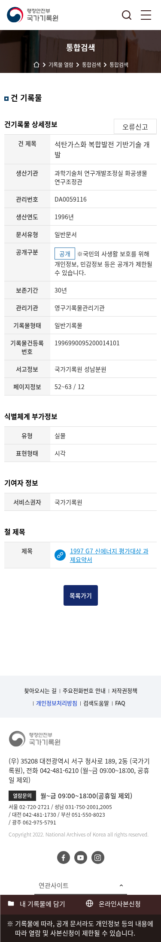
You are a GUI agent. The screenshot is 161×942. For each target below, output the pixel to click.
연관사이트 (54, 885)
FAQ (120, 703)
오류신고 (135, 126)
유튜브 (80, 857)
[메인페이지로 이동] (32, 15)
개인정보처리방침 (56, 703)
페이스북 (63, 857)
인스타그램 (97, 857)
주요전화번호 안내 (84, 690)
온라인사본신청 (120, 904)
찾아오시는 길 (40, 690)
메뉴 (146, 15)
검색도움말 (96, 703)
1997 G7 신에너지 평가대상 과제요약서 (109, 555)
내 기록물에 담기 (42, 904)
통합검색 (126, 15)
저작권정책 (124, 690)
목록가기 (81, 595)
